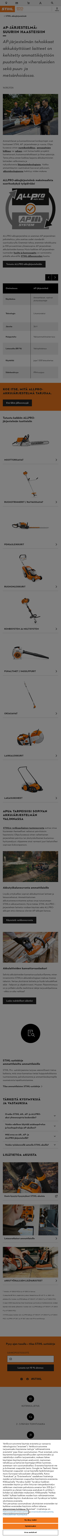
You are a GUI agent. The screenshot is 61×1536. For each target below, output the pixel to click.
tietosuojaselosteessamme (15, 1511)
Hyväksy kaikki (30, 1520)
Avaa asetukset (30, 1532)
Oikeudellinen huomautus (15, 1514)
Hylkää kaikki (30, 1526)
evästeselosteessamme (42, 1511)
